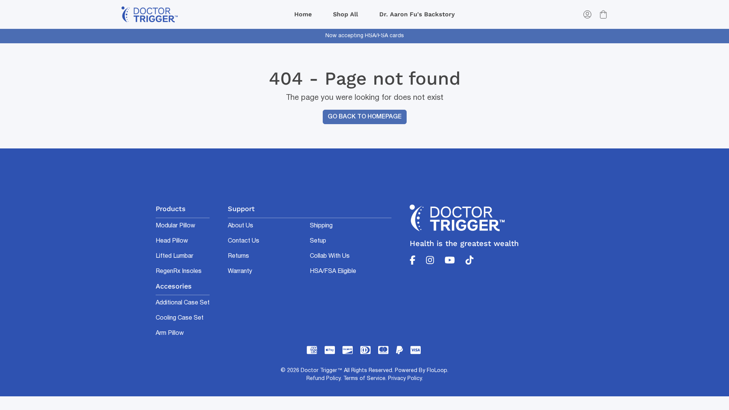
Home (303, 14)
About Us (240, 226)
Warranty (240, 271)
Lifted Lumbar (174, 256)
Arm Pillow (170, 333)
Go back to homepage (365, 117)
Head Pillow (172, 241)
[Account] (587, 14)
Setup (318, 241)
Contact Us (243, 241)
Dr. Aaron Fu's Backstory (417, 14)
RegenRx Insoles (179, 271)
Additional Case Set (183, 303)
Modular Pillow (175, 226)
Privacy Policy (405, 378)
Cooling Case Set (180, 318)
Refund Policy (323, 378)
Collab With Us (330, 256)
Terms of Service (364, 378)
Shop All (345, 14)
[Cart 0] (603, 14)
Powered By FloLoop (421, 370)
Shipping (321, 226)
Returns (238, 256)
